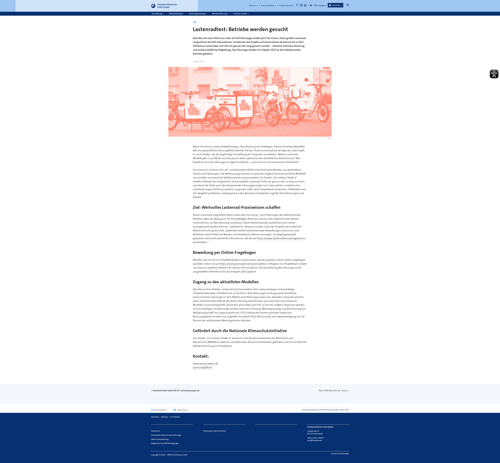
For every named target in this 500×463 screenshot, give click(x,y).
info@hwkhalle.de (314, 440)
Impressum (155, 431)
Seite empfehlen (160, 410)
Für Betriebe (175, 417)
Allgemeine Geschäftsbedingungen (165, 443)
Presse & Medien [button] (268, 5)
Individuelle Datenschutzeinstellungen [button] (166, 435)
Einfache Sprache (286, 5)
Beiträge (164, 417)
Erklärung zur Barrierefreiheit (214, 431)
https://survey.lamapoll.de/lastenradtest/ (243, 263)
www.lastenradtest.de (205, 363)
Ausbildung (157, 13)
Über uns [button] (253, 5)
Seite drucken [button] (182, 410)
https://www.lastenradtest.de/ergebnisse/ (281, 238)
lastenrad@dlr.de (202, 367)
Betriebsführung (219, 13)
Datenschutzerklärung (159, 439)
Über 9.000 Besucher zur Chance (333, 390)
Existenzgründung (197, 13)
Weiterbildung (175, 13)
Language (321, 5)
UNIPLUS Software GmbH (177, 455)
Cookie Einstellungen (340, 453)
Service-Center (240, 13)
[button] (335, 5)
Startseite (155, 417)
